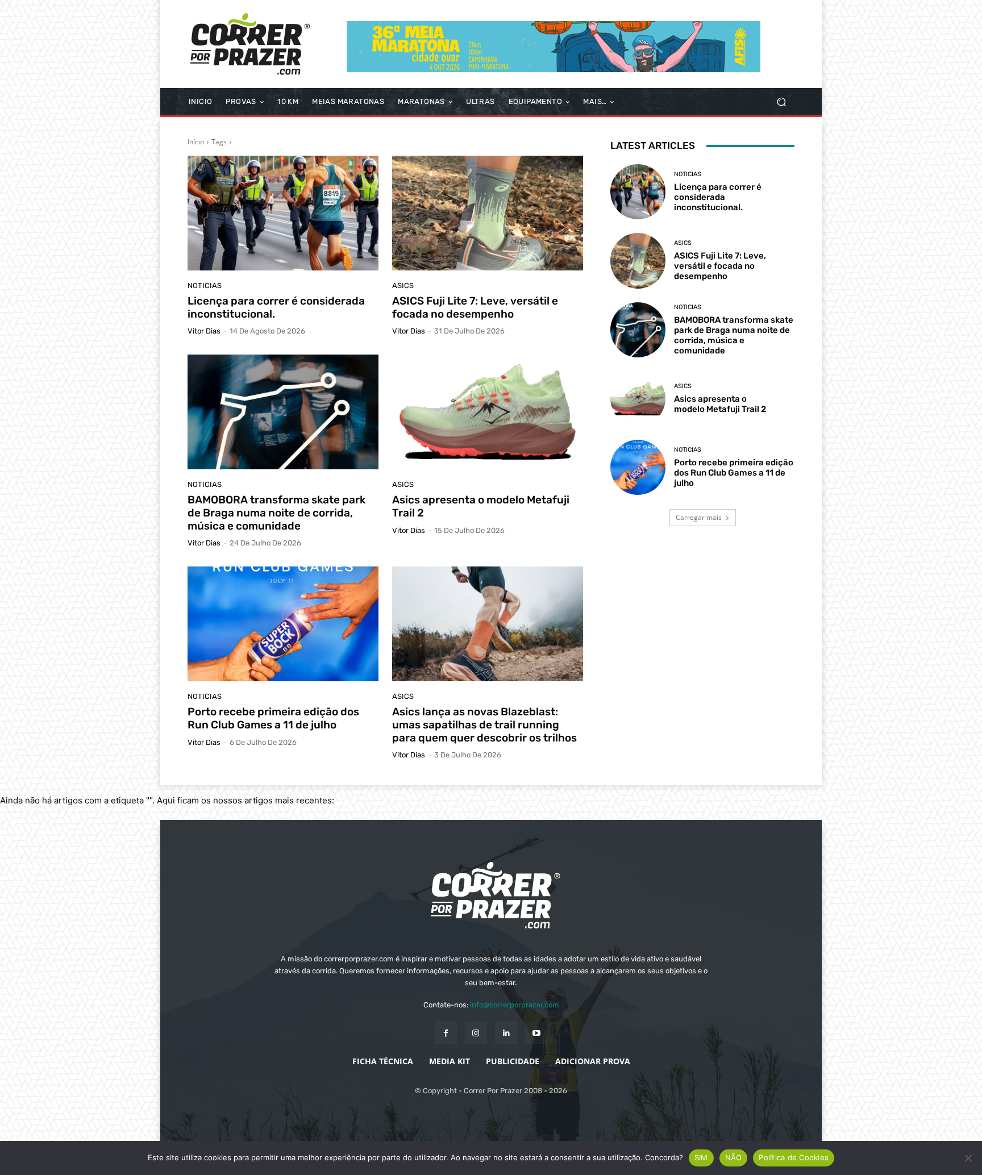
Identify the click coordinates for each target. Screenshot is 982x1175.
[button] (781, 102)
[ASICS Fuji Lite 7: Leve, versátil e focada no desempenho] (487, 213)
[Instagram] (476, 1033)
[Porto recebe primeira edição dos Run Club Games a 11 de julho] (283, 623)
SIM (701, 1157)
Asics (403, 285)
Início (196, 142)
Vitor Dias (204, 331)
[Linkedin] (506, 1033)
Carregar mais (699, 517)
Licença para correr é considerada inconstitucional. (276, 307)
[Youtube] (536, 1033)
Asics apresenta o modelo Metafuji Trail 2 (480, 506)
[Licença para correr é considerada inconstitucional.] (283, 213)
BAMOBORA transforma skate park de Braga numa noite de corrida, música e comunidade (276, 512)
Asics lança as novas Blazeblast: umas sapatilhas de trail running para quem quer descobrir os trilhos (484, 724)
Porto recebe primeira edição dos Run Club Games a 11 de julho (273, 718)
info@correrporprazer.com (514, 1005)
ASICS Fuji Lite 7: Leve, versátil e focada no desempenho (475, 307)
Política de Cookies (794, 1157)
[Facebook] (446, 1033)
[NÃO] (967, 1158)
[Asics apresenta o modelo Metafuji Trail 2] (487, 412)
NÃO (733, 1157)
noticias (205, 285)
